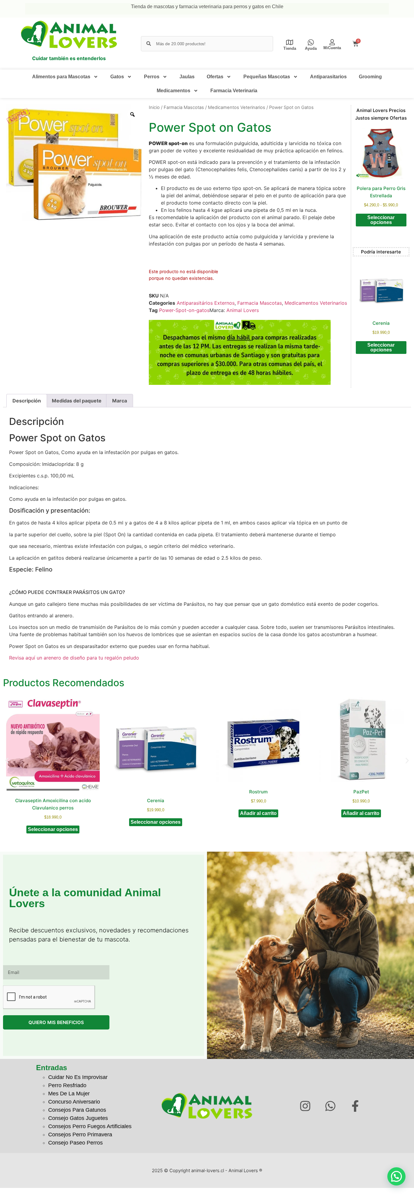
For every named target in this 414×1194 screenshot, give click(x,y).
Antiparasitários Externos (206, 303)
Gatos (117, 76)
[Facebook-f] (355, 1106)
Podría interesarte (381, 252)
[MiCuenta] (332, 42)
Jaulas (187, 76)
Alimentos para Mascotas (61, 76)
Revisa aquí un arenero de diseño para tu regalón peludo (74, 658)
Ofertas (215, 76)
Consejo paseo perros (75, 1143)
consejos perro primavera (80, 1134)
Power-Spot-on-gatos (184, 310)
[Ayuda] (310, 42)
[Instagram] (305, 1106)
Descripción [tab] (26, 401)
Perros (151, 76)
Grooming (370, 76)
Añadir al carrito (258, 813)
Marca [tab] (119, 401)
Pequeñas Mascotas (266, 76)
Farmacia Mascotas (184, 107)
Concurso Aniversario (74, 1102)
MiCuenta (332, 48)
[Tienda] (289, 42)
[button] (7, 760)
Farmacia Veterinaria (233, 90)
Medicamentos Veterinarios (236, 107)
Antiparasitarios (328, 76)
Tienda (289, 48)
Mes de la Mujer (69, 1094)
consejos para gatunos (77, 1110)
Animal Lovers (242, 310)
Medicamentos (173, 90)
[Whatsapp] (330, 1106)
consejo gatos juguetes (78, 1118)
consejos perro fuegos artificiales (90, 1126)
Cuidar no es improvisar (78, 1077)
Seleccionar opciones (381, 220)
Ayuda (311, 48)
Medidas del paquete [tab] (77, 401)
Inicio (154, 107)
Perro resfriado (67, 1085)
